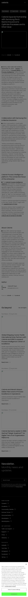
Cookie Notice (8, 586)
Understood (14, 594)
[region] (14, 579)
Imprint (14, 586)
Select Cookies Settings (14, 589)
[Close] (26, 564)
